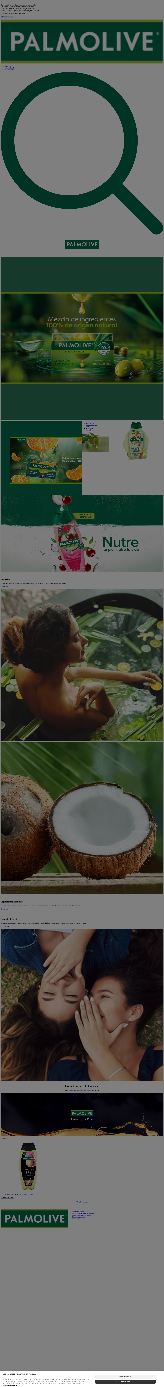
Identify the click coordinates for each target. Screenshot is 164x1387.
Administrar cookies (125, 1376)
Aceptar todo (125, 1381)
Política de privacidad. (10, 1385)
